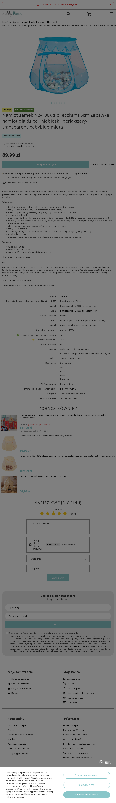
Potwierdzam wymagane (86, 775)
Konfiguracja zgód (87, 784)
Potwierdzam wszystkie (86, 794)
